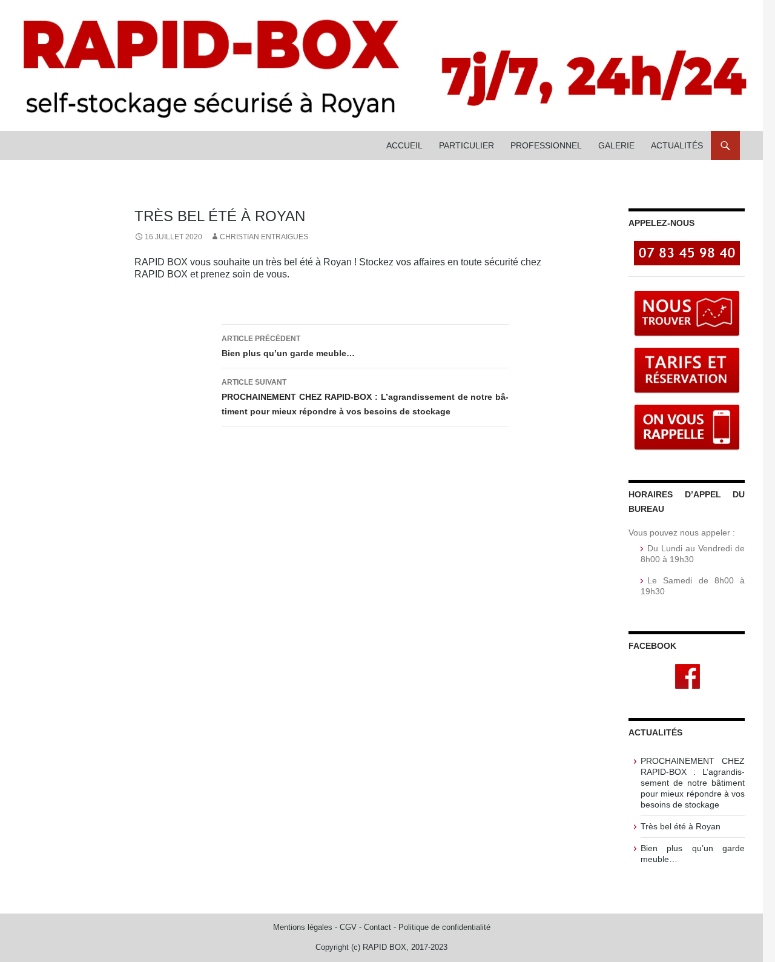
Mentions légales (302, 927)
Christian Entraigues (264, 237)
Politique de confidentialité (444, 927)
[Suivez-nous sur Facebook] (687, 675)
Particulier (466, 145)
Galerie (616, 145)
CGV (348, 927)
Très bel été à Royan (681, 826)
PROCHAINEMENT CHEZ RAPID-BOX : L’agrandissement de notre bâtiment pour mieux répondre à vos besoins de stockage (365, 397)
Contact (377, 927)
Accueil (404, 145)
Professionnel (546, 145)
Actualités (677, 145)
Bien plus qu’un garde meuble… (288, 346)
